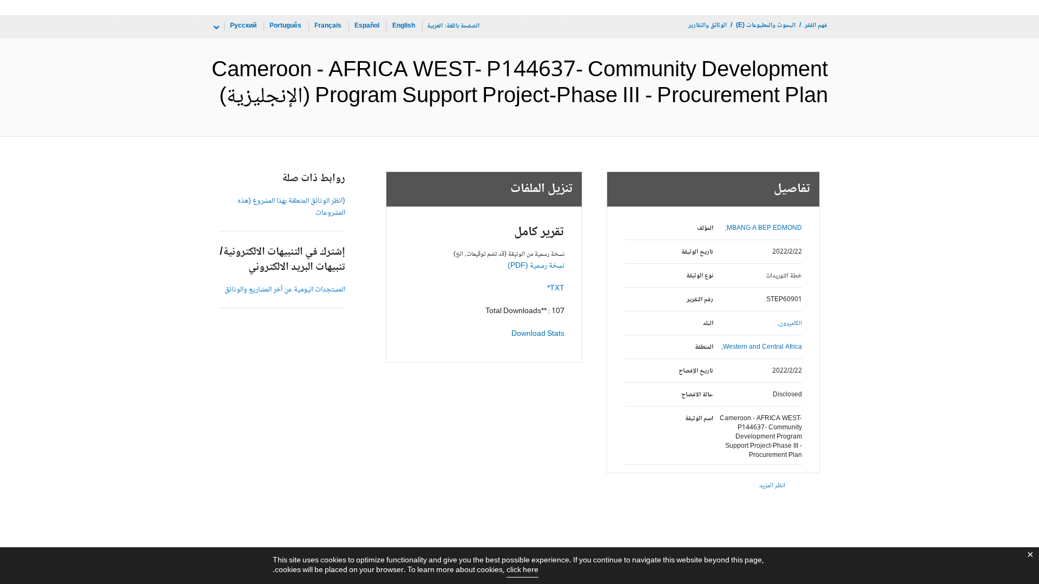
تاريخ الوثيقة (697, 252)
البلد (708, 323)
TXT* (555, 288)
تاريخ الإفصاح (696, 371)
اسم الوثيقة (699, 418)
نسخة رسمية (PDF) (536, 266)
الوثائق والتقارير (707, 25)
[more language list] (215, 28)
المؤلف (705, 228)
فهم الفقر (816, 25)
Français (327, 26)
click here (522, 570)
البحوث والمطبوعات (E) (765, 25)
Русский (243, 26)
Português (285, 26)
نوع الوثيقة (699, 276)
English (403, 26)
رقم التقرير (700, 299)
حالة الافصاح (697, 395)
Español (366, 26)
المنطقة (704, 347)
